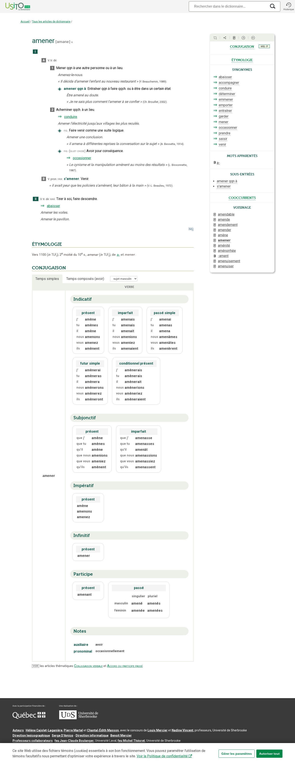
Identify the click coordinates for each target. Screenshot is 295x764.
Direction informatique (92, 735)
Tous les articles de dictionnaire (51, 21)
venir (222, 144)
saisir (223, 139)
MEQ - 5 (264, 46)
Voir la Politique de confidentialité (162, 756)
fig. (66, 130)
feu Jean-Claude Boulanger (74, 740)
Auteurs (18, 730)
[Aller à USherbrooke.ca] (78, 718)
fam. (60, 179)
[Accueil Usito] (13, 6)
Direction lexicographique (31, 735)
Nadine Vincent (182, 730)
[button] (288, 6)
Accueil (25, 21)
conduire (70, 117)
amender (224, 230)
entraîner (225, 111)
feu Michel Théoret (131, 740)
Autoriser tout (269, 753)
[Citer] (215, 38)
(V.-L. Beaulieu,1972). (160, 185)
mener (223, 122)
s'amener (224, 186)
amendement (228, 225)
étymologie (242, 59)
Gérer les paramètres (236, 753)
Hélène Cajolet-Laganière (44, 730)
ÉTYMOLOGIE (47, 244)
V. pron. (52, 179)
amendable (226, 214)
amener (224, 240)
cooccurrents (242, 197)
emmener (226, 99)
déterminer (227, 94)
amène (223, 235)
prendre (224, 133)
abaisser (53, 206)
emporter (226, 105)
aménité (224, 245)
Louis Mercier (158, 730)
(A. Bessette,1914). (172, 144)
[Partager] (225, 38)
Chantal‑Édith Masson (103, 730)
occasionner (82, 158)
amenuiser (226, 266)
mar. (53, 199)
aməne (63, 42)
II (35, 199)
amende (224, 220)
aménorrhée (227, 251)
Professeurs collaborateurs (33, 740)
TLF (52, 255)
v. (72, 42)
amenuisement (229, 261)
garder (223, 116)
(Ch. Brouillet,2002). (155, 101)
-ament (223, 256)
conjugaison (242, 46)
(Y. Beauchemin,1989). (153, 81)
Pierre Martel (73, 730)
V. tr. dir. (52, 60)
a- (118, 254)
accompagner (229, 83)
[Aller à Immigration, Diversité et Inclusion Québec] (29, 718)
